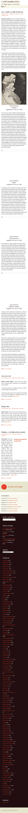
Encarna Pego (6, 612)
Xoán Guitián (5, 787)
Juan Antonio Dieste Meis (8, 659)
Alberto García (6, 566)
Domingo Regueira (7, 603)
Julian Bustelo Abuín (7, 661)
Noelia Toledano (6, 731)
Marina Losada (16, 378)
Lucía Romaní (6, 669)
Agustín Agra (5, 560)
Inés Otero (5, 646)
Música (4, 722)
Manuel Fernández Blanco (8, 672)
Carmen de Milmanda (7, 593)
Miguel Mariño (6, 718)
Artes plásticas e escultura (8, 581)
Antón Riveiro (5, 575)
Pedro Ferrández (6, 745)
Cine (4, 599)
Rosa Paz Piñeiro (6, 758)
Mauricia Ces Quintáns (8, 706)
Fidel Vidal (19, 434)
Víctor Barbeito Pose (7, 773)
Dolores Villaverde (7, 601)
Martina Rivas (6, 704)
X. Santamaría (6, 777)
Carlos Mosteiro (6, 589)
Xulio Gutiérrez (6, 792)
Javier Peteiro (6, 650)
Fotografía (5, 632)
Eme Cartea (5, 608)
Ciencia (4, 597)
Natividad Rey (6, 728)
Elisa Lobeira (5, 606)
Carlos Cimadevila (7, 587)
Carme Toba (5, 591)
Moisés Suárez (6, 720)
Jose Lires (5, 657)
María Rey (5, 695)
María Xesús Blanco (7, 698)
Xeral (7, 15)
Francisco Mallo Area (7, 638)
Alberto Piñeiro (6, 568)
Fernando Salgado (7, 628)
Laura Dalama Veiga (7, 663)
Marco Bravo (5, 679)
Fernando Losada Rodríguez (9, 625)
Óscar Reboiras (6, 737)
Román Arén (5, 756)
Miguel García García (7, 716)
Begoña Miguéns (6, 585)
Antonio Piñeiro (6, 579)
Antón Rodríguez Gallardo (8, 577)
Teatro (4, 766)
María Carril (5, 690)
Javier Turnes (6, 653)
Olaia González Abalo (7, 733)
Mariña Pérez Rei (6, 702)
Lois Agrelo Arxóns (7, 667)
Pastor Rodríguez (6, 739)
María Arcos (5, 688)
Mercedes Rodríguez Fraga (9, 710)
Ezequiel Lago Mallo (7, 620)
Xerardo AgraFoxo (7, 785)
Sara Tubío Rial (6, 762)
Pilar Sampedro (6, 749)
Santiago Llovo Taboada (8, 760)
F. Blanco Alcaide (6, 622)
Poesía (4, 752)
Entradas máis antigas (12, 487)
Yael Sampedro (6, 794)
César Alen (5, 595)
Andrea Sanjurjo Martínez (8, 573)
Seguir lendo (16, 396)
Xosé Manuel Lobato (7, 789)
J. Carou (4, 648)
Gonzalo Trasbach (15, 13)
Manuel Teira (5, 677)
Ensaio (14, 434)
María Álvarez (6, 686)
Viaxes (4, 770)
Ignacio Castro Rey (7, 644)
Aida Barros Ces (6, 562)
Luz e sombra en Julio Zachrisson (12, 12)
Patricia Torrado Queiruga (8, 741)
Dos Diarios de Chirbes (12, 498)
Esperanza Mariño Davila (8, 616)
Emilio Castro (16, 408)
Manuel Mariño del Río (8, 675)
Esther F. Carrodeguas (7, 618)
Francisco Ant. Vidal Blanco (8, 634)
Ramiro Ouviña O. (6, 754)
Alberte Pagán (6, 564)
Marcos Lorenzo (6, 683)
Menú (2, 6)
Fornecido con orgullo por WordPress (9, 810)
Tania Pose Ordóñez (7, 764)
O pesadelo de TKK (12, 502)
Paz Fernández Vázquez (8, 743)
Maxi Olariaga (6, 708)
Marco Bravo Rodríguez (8, 681)
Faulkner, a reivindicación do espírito (13, 432)
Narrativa (22, 378)
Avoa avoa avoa (6, 376)
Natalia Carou (6, 726)
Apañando (5, 542)
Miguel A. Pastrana (7, 714)
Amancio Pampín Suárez (8, 570)
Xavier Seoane (6, 781)
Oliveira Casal (6, 735)
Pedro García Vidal (7, 747)
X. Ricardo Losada (7, 775)
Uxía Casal (5, 768)
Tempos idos (5, 406)
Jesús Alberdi (5, 655)
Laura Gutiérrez (6, 665)
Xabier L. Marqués (7, 779)
